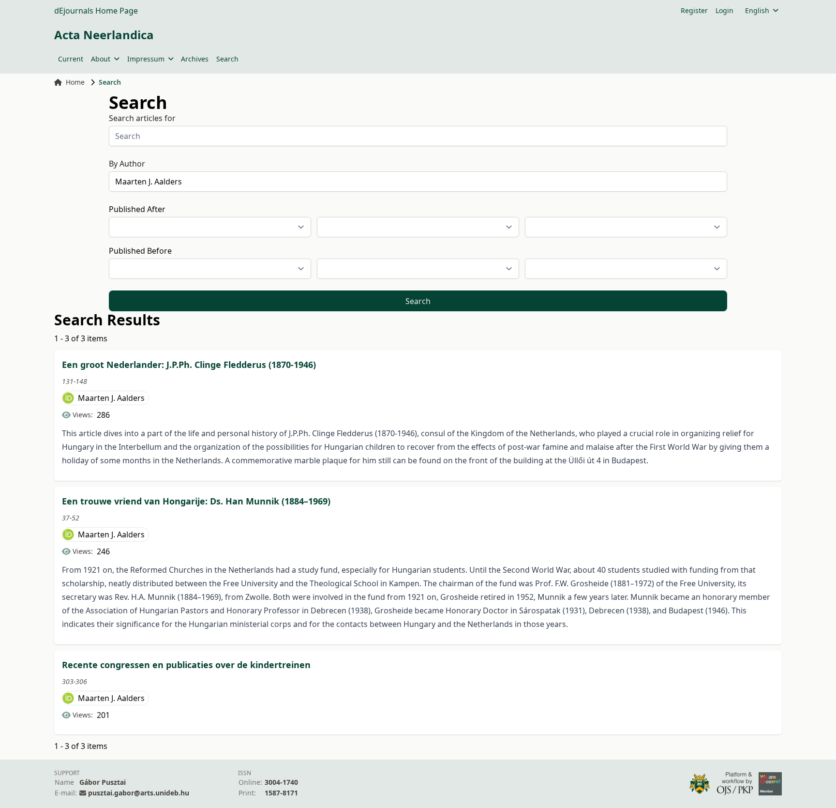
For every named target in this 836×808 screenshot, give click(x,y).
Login (724, 10)
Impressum (145, 58)
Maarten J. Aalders (111, 398)
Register (694, 10)
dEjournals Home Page (96, 10)
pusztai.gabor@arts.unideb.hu (138, 792)
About (100, 58)
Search (227, 58)
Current (70, 58)
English (757, 10)
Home (75, 82)
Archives (195, 58)
